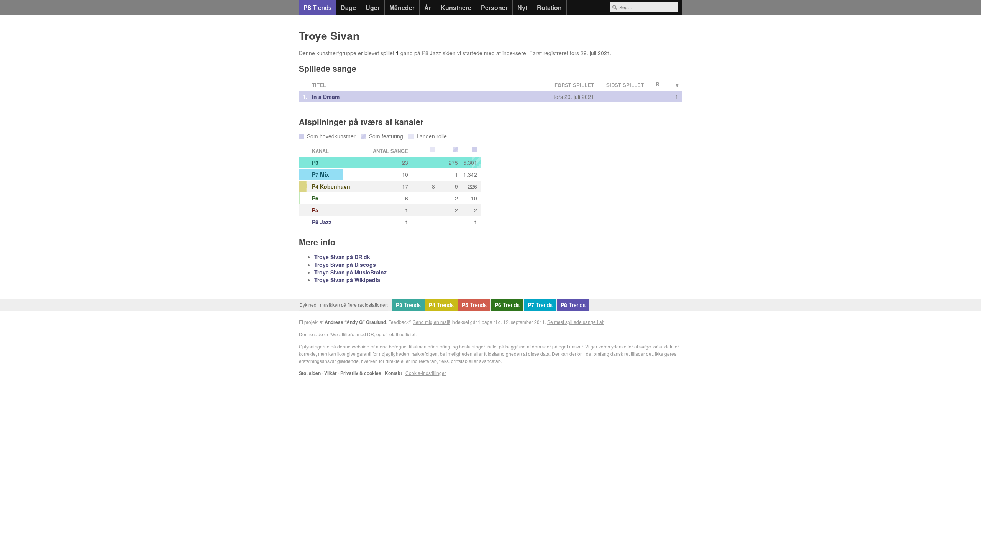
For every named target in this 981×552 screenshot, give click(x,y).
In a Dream (326, 96)
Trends (317, 7)
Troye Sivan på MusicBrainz (350, 272)
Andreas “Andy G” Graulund (355, 322)
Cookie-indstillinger (425, 373)
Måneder (402, 7)
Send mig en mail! (431, 322)
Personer (494, 7)
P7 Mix (320, 174)
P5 (315, 210)
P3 (315, 162)
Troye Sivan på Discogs (345, 264)
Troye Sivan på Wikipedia (347, 280)
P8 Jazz (321, 222)
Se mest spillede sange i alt (575, 322)
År (427, 7)
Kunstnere (456, 7)
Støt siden (310, 373)
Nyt (522, 7)
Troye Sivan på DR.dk (342, 257)
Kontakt (393, 373)
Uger (373, 7)
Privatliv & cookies (360, 373)
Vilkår (330, 373)
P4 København (331, 186)
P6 (315, 198)
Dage (348, 7)
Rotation (549, 7)
